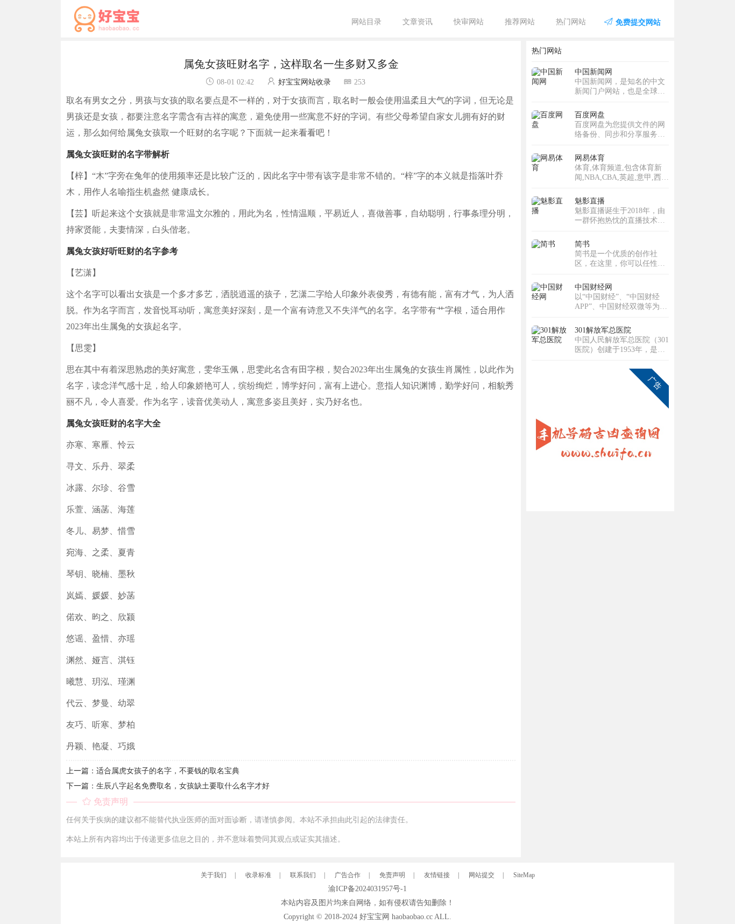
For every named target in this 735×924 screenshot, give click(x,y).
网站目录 (366, 22)
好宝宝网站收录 (304, 82)
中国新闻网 (593, 72)
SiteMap (524, 875)
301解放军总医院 (603, 330)
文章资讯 (417, 22)
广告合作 (348, 875)
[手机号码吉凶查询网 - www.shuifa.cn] (600, 437)
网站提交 (481, 875)
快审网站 (469, 22)
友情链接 (437, 875)
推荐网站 (520, 22)
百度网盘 (590, 115)
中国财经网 (593, 287)
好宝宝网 (374, 917)
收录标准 (258, 875)
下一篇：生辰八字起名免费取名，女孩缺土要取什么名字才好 (168, 786)
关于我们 (214, 875)
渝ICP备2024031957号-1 (367, 889)
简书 (582, 244)
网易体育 (590, 158)
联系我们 (303, 875)
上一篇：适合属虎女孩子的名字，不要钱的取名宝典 (152, 771)
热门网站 (571, 22)
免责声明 (392, 875)
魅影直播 (590, 201)
